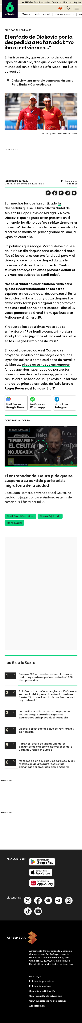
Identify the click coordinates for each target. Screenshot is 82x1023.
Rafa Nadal (42, 14)
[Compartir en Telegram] (67, 194)
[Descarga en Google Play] (42, 864)
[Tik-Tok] (28, 914)
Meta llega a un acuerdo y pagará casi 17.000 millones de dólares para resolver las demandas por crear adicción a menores (47, 763)
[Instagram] (69, 903)
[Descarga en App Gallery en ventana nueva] (42, 886)
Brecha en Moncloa (62, 2)
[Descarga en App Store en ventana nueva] (40, 875)
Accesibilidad (37, 1005)
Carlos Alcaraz (64, 14)
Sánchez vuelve (42, 2)
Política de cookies (40, 986)
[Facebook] (38, 903)
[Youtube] (38, 914)
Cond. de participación (42, 991)
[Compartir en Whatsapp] (61, 194)
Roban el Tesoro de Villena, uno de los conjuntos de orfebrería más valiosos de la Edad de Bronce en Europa (45, 746)
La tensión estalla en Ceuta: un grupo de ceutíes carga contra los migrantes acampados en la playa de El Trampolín (44, 714)
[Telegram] (59, 903)
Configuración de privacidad (45, 996)
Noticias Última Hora (20, 516)
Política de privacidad (42, 981)
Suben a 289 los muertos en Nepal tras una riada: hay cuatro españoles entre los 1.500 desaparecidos (46, 677)
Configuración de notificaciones (48, 1001)
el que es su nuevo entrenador (46, 364)
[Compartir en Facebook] (54, 194)
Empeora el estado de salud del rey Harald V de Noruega (46, 730)
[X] (48, 194)
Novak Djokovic (50, 516)
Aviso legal (35, 976)
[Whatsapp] (48, 903)
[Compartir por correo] (74, 194)
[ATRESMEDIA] (41, 938)
